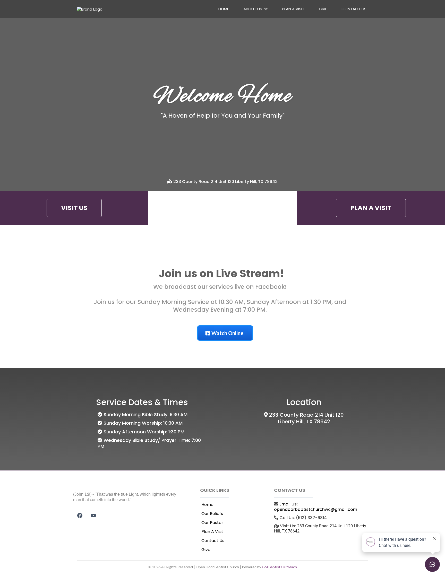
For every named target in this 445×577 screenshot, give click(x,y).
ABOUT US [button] (253, 9)
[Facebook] (80, 515)
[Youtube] (93, 515)
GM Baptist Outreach (279, 567)
